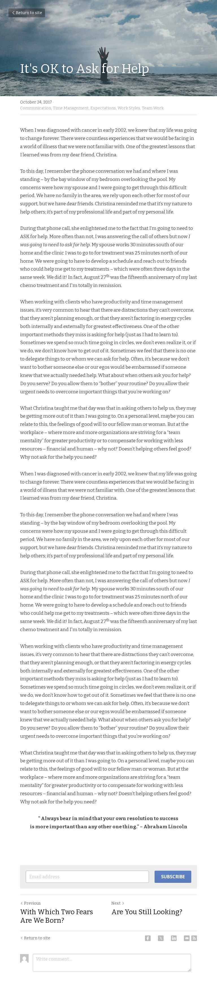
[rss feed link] (194, 938)
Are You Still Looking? (146, 912)
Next (116, 903)
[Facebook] (148, 938)
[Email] (187, 938)
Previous (32, 903)
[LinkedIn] (174, 938)
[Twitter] (161, 938)
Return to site (29, 12)
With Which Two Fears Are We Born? (56, 916)
